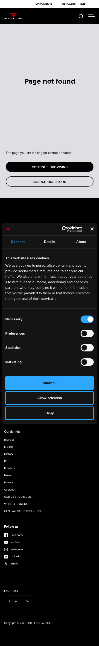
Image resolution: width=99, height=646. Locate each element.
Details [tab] (49, 242)
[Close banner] (92, 229)
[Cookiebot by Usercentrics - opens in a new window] (62, 229)
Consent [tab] (18, 242)
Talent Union (84, 642)
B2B (83, 3)
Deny (49, 413)
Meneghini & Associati (59, 642)
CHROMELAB (43, 3)
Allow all (49, 383)
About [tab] (81, 242)
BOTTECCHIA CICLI (39, 623)
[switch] (87, 334)
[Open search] (81, 16)
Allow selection (49, 398)
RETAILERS (69, 3)
